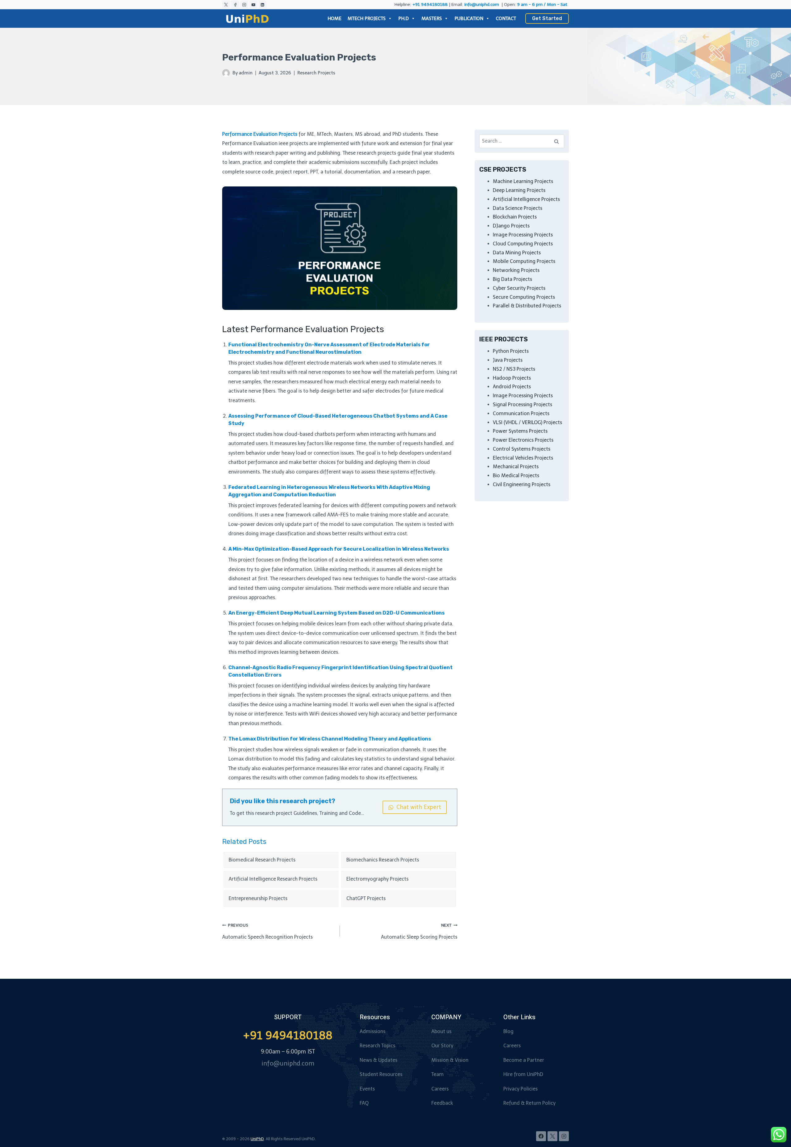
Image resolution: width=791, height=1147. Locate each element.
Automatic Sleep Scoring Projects (419, 931)
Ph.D (403, 18)
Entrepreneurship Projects (258, 898)
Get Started (547, 18)
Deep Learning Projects (519, 190)
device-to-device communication (319, 633)
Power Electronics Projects (523, 440)
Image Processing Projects (523, 235)
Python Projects (511, 351)
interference (268, 714)
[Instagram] (244, 5)
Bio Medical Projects (516, 475)
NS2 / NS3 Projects (514, 369)
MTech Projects (367, 18)
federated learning (299, 505)
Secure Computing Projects (524, 297)
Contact (506, 18)
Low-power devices (250, 524)
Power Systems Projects (520, 431)
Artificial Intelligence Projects (526, 199)
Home (334, 18)
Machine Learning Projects (523, 181)
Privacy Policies (520, 1089)
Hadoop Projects (512, 378)
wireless (373, 560)
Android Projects (512, 387)
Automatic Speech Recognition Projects (267, 931)
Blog (508, 1031)
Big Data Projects (512, 279)
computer (292, 588)
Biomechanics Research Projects (382, 860)
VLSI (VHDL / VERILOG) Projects (527, 422)
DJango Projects (511, 226)
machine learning (312, 704)
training (379, 515)
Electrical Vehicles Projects (523, 458)
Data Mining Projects (517, 253)
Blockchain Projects (515, 217)
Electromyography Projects (377, 879)
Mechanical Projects (516, 466)
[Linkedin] (263, 5)
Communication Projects (521, 413)
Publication (469, 18)
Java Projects (507, 360)
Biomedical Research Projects (262, 860)
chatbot (237, 462)
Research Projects (316, 73)
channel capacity (403, 768)
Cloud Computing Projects (523, 244)
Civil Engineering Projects (521, 484)
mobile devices (317, 624)
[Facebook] (235, 5)
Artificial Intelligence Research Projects (273, 879)
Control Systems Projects (521, 449)
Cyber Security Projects (519, 288)
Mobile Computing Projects (524, 261)
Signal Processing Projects (522, 404)
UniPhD (257, 1139)
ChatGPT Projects (366, 898)
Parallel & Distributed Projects (527, 306)
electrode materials (329, 363)
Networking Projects (516, 270)
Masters (431, 18)
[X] (226, 5)
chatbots (325, 434)
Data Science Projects (517, 208)
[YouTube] (253, 5)
